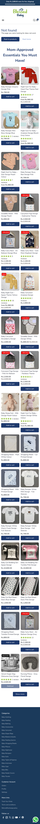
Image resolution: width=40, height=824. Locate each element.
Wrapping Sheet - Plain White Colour (10, 455)
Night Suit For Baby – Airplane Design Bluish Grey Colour (30, 133)
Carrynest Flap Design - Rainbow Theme (29, 372)
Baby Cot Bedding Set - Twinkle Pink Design (30, 563)
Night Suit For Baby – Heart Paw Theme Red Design (29, 89)
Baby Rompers (6, 753)
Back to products (10, 39)
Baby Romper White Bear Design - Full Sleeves (28, 528)
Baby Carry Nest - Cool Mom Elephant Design (29, 252)
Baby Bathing (6, 724)
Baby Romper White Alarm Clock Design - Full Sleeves (9, 528)
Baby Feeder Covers (8, 773)
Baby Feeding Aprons (9, 740)
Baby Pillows (6, 747)
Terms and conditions (9, 805)
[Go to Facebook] (3, 818)
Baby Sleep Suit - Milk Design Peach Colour (9, 414)
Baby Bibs (5, 770)
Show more (20, 694)
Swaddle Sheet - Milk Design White (29, 337)
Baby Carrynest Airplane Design (27, 293)
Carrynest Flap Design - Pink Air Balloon (9, 372)
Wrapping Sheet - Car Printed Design (29, 455)
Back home (27, 39)
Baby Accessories (7, 727)
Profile (4, 789)
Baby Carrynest (7, 730)
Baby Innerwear (7, 763)
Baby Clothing (6, 717)
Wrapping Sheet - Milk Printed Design (10, 490)
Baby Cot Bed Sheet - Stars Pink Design (29, 598)
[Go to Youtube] (16, 818)
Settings (4, 792)
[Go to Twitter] (10, 818)
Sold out (10, 686)
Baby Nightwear (7, 750)
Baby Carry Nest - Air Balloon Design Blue (9, 252)
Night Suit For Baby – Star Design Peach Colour (9, 174)
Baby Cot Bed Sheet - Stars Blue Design (9, 598)
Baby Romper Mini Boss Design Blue (8, 132)
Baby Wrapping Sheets (9, 743)
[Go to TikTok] (20, 818)
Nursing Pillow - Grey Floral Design (29, 675)
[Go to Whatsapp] (13, 818)
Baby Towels (6, 776)
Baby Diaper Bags (7, 734)
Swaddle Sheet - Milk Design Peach (9, 214)
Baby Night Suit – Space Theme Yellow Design (9, 295)
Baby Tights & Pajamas (9, 760)
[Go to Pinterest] (23, 818)
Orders (4, 786)
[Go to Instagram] (6, 818)
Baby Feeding (6, 720)
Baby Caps (5, 766)
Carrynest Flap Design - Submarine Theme (29, 214)
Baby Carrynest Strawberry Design (8, 337)
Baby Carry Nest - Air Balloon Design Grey (29, 633)
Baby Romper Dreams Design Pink (9, 88)
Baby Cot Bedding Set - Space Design (10, 563)
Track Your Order (7, 801)
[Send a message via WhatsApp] (35, 819)
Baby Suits (5, 757)
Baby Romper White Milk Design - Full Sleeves (28, 491)
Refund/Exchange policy (9, 808)
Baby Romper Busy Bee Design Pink (28, 173)
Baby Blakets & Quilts (9, 737)
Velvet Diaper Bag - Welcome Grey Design (10, 675)
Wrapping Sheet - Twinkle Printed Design (10, 633)
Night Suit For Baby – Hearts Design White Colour (29, 415)
